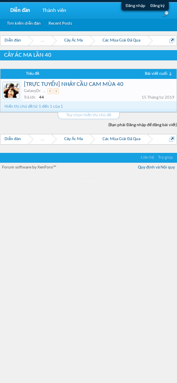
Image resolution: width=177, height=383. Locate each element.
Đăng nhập (135, 6)
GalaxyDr (32, 91)
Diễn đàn (20, 10)
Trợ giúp (165, 157)
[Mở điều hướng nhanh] (172, 40)
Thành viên (54, 10)
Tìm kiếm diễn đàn (24, 23)
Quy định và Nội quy (156, 167)
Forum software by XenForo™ (29, 167)
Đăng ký (157, 6)
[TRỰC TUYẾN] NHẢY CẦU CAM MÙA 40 (73, 84)
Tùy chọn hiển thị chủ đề (88, 115)
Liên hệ (147, 157)
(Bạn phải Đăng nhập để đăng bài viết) (142, 125)
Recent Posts (60, 23)
